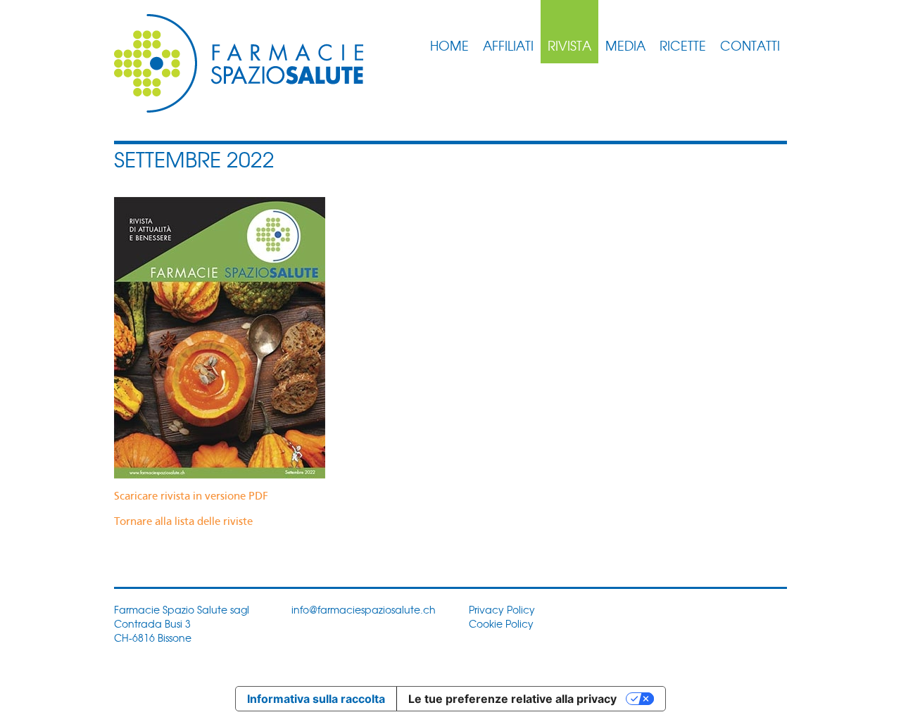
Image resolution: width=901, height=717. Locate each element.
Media (625, 45)
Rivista (569, 45)
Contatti (750, 45)
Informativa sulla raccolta (316, 699)
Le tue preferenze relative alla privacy (512, 699)
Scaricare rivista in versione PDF (191, 496)
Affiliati (508, 45)
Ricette (683, 45)
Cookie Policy (501, 623)
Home (449, 45)
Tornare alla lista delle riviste (183, 522)
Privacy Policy (502, 609)
